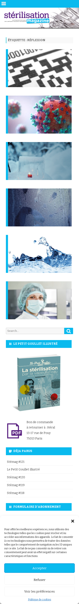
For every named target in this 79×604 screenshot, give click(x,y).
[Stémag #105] (40, 306)
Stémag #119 (16, 485)
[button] (73, 521)
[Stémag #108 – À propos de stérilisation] (40, 213)
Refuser (40, 580)
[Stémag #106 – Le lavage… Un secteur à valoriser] (40, 260)
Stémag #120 (16, 477)
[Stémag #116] (40, 74)
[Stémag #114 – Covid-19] (40, 121)
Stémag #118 (15, 493)
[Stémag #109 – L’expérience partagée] (40, 167)
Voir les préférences (39, 591)
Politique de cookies (39, 599)
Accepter (39, 568)
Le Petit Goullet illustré (23, 469)
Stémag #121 (15, 462)
